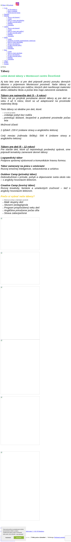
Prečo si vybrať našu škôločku (16, 20)
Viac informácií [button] (19, 534)
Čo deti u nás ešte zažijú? (14, 33)
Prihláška (10, 23)
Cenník (10, 19)
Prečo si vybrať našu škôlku (15, 42)
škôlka (6, 37)
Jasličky (6, 26)
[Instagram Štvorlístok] (17, 5)
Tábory (6, 61)
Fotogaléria (11, 25)
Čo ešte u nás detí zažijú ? (15, 22)
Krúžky (6, 62)
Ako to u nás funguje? (14, 28)
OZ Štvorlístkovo (12, 9)
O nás (5, 8)
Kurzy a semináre (12, 11)
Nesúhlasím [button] (8, 537)
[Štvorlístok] (3, 5)
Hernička (6, 14)
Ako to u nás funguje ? (14, 17)
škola (5, 50)
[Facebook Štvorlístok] (9, 5)
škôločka (6, 16)
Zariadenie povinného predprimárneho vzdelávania (21, 40)
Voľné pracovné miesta (14, 12)
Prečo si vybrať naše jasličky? (16, 31)
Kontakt (6, 64)
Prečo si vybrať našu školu (15, 53)
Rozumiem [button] (18, 537)
